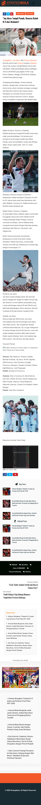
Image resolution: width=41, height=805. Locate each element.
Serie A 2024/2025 (19, 568)
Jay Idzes (16, 60)
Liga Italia (30, 13)
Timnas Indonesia (30, 60)
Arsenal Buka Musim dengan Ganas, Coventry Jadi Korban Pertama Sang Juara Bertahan (24, 514)
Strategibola (7, 60)
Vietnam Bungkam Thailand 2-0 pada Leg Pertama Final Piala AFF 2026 (23, 490)
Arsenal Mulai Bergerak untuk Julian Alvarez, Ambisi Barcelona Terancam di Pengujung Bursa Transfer (25, 503)
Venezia (20, 63)
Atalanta (33, 63)
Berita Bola (20, 13)
